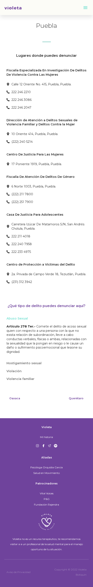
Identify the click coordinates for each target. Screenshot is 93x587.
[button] (85, 7)
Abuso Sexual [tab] (17, 318)
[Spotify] (55, 445)
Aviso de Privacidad (18, 572)
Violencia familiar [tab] (20, 379)
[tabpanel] (46, 340)
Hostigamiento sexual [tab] (24, 363)
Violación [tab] (14, 371)
